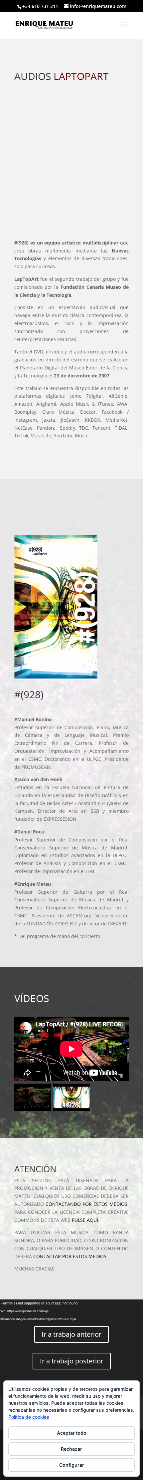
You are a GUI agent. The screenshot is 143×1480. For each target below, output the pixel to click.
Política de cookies (28, 1417)
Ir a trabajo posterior (71, 1360)
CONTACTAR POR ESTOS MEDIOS (69, 1256)
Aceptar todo (71, 1433)
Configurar (71, 1465)
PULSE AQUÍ (85, 1220)
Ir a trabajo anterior (71, 1334)
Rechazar (71, 1449)
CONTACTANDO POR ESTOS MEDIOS (86, 1204)
